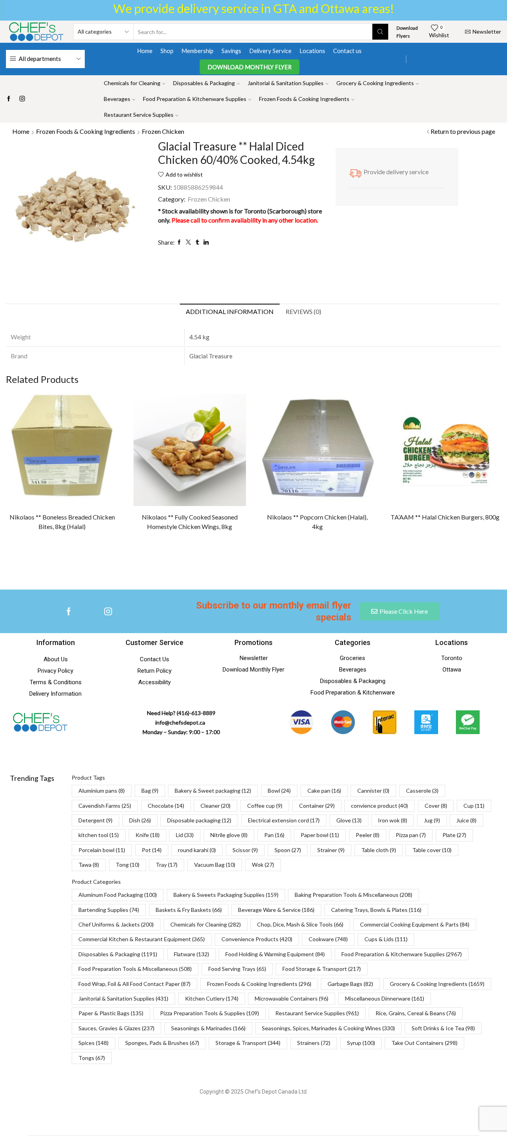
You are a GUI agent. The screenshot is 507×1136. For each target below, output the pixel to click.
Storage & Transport (247, 1042)
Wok (263, 864)
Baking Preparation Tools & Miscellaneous (353, 894)
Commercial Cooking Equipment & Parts (414, 924)
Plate (454, 835)
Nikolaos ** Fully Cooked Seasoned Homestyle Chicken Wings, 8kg (190, 521)
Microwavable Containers (291, 998)
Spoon (287, 850)
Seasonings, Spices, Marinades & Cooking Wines (328, 1028)
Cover (436, 805)
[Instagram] (22, 99)
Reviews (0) (303, 311)
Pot (152, 850)
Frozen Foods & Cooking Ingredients (304, 98)
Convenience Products (256, 939)
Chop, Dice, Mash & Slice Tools (300, 924)
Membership (197, 50)
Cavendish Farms (104, 805)
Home (144, 50)
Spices (93, 1042)
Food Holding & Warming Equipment (275, 954)
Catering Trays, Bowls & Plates (376, 909)
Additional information (230, 311)
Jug (432, 820)
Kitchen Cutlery (211, 998)
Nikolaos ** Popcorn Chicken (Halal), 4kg (317, 521)
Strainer (331, 850)
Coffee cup (264, 805)
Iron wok (392, 820)
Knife (147, 835)
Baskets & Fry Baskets (189, 909)
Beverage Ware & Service (276, 909)
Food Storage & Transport (321, 968)
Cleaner (215, 805)
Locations (312, 50)
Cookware (328, 939)
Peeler (367, 835)
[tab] (230, 312)
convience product (379, 805)
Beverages (117, 98)
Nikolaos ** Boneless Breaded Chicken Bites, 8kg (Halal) (62, 521)
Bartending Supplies (108, 909)
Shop (166, 50)
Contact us (347, 50)
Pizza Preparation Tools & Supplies (209, 1013)
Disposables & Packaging (204, 83)
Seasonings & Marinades (208, 1028)
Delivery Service (270, 50)
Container (317, 805)
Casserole (422, 790)
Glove (349, 820)
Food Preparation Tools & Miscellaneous (135, 968)
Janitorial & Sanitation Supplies (286, 83)
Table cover (432, 850)
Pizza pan (411, 835)
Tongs (91, 1057)
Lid (185, 835)
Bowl (279, 790)
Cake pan (324, 790)
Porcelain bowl (101, 850)
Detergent (95, 820)
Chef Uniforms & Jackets (116, 924)
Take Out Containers (424, 1042)
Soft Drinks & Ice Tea (443, 1028)
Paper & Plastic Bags (110, 1013)
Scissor (245, 850)
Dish (140, 820)
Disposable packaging (199, 820)
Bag (149, 790)
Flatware (191, 954)
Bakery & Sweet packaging (213, 790)
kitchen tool (98, 835)
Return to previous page (463, 131)
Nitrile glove (229, 835)
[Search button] (380, 32)
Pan (274, 835)
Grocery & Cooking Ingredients (375, 83)
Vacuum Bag (214, 864)
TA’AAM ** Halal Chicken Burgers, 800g (445, 517)
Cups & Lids (386, 939)
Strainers (313, 1042)
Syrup (361, 1042)
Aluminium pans (101, 790)
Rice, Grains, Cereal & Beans (415, 1013)
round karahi (197, 850)
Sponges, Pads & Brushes (162, 1042)
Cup (473, 805)
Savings (231, 50)
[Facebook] (8, 99)
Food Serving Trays (237, 968)
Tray (166, 864)
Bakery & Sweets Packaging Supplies (225, 894)
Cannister (373, 790)
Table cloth (378, 850)
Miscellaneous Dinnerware (384, 998)
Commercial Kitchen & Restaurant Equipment (141, 939)
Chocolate (166, 805)
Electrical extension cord (284, 820)
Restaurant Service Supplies (138, 114)
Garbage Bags (350, 983)
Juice (466, 820)
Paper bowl (320, 835)
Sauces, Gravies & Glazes (116, 1028)
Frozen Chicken (163, 131)
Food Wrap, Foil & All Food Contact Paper (134, 983)
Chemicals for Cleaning (132, 83)
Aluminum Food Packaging (117, 894)
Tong (127, 864)
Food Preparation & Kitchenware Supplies (194, 98)
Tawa (88, 864)
